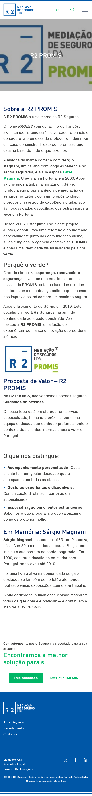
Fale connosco (26, 678)
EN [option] (57, 10)
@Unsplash (59, 781)
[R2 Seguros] (19, 9)
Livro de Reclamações (18, 769)
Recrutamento (13, 728)
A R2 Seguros (13, 722)
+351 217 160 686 (63, 677)
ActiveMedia (81, 777)
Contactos (10, 734)
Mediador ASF (13, 760)
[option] (58, 10)
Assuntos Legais (14, 764)
